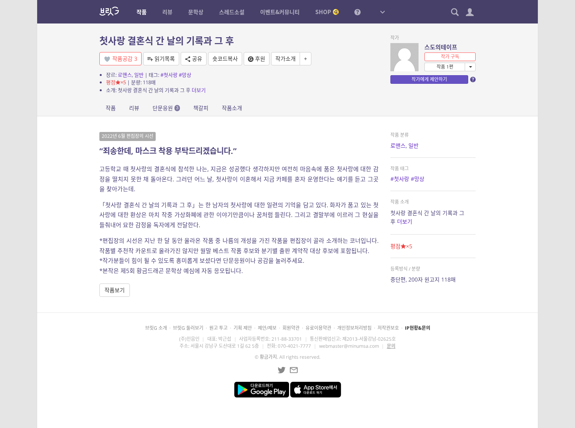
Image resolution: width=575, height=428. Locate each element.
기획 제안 (243, 328)
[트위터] (282, 370)
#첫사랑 (169, 74)
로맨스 (125, 74)
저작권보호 (388, 328)
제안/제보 (267, 328)
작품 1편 (445, 66)
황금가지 (268, 357)
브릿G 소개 (156, 328)
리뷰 (134, 108)
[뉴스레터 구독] (294, 370)
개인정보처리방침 (354, 328)
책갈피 (200, 108)
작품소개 (232, 108)
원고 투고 (218, 328)
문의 (391, 346)
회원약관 (291, 328)
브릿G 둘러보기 (188, 328)
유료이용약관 (318, 328)
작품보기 (114, 290)
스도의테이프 (440, 47)
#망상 (185, 74)
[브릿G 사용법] (357, 11)
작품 (111, 108)
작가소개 (285, 58)
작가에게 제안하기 (429, 79)
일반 (139, 74)
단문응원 (165, 108)
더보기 (199, 90)
